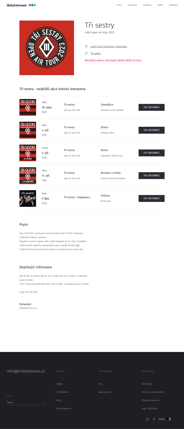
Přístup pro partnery (150, 400)
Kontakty (59, 384)
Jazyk (9, 396)
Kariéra (58, 400)
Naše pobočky (105, 392)
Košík (160, 5)
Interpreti (132, 5)
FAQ (100, 384)
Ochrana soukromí (63, 408)
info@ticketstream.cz (26, 371)
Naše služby (147, 384)
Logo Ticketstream (150, 408)
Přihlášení (173, 5)
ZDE (77, 245)
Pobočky (147, 5)
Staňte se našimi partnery (153, 392)
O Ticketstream (62, 392)
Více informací (152, 107)
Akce (119, 5)
